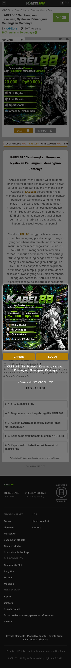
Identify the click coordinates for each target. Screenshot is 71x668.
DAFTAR (19, 357)
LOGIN (52, 357)
